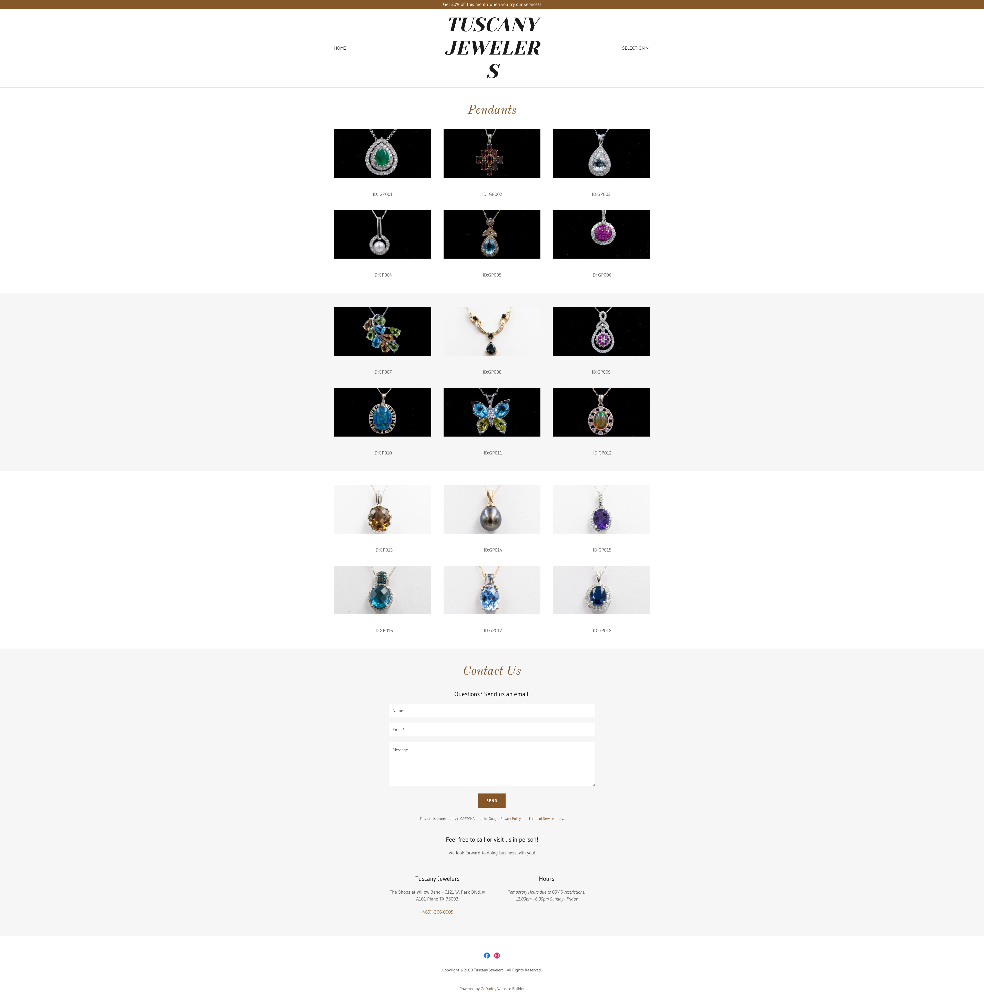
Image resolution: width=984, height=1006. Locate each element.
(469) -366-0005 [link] (437, 912)
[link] (492, 76)
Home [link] (340, 48)
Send (491, 800)
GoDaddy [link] (488, 988)
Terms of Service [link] (541, 818)
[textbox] (492, 710)
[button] (636, 48)
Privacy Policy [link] (510, 818)
